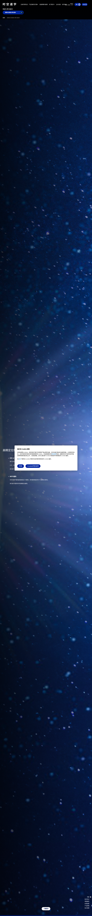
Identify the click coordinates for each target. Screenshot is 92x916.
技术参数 (87, 908)
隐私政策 (54, 454)
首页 (4, 17)
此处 (19, 459)
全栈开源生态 (24, 4)
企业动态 (58, 4)
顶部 (88, 897)
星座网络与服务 (44, 4)
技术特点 (87, 899)
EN (76, 4)
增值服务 (87, 901)
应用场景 (87, 903)
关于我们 (51, 4)
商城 (84, 4)
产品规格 (87, 906)
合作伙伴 (64, 4)
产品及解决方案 (33, 4)
